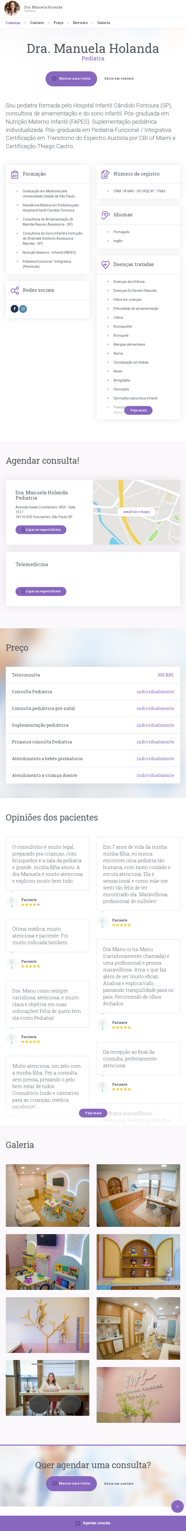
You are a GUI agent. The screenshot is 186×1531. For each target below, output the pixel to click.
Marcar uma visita (74, 78)
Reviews (80, 22)
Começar (13, 22)
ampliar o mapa (136, 511)
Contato (37, 22)
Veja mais (138, 410)
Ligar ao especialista (43, 529)
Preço (58, 22)
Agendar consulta (96, 1523)
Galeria (103, 22)
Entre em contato (119, 78)
